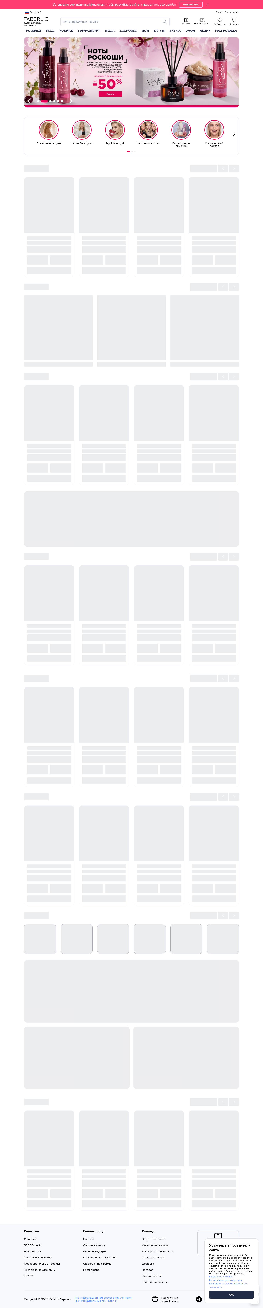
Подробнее (191, 4)
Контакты (30, 1275)
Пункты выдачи (152, 1276)
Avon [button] (190, 31)
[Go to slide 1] (128, 151)
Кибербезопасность (155, 1282)
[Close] (208, 4)
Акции (205, 31)
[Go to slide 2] (131, 151)
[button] (131, 4)
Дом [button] (145, 31)
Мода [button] (110, 31)
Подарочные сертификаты (169, 1299)
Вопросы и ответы (154, 1239)
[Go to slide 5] (135, 151)
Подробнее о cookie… (221, 1276)
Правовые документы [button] (38, 1269)
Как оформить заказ (155, 1245)
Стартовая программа (97, 1263)
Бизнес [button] (175, 31)
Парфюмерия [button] (89, 31)
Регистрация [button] (232, 12)
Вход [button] (218, 12)
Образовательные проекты (42, 1263)
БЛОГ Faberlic (32, 1245)
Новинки (33, 31)
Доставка (148, 1263)
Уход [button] (50, 31)
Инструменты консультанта (100, 1257)
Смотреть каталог (94, 1245)
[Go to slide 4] (134, 151)
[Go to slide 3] (132, 151)
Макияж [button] (66, 31)
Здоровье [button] (128, 31)
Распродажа (226, 31)
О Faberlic (30, 1239)
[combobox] (111, 22)
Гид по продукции (94, 1251)
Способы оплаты (153, 1257)
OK (231, 1295)
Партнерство (91, 1269)
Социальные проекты (38, 1257)
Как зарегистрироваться (157, 1251)
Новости (88, 1239)
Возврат (147, 1269)
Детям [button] (159, 31)
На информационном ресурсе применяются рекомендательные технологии (104, 1299)
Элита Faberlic (33, 1251)
